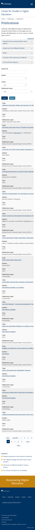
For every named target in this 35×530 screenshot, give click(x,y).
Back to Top (30, 527)
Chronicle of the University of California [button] (15, 57)
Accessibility (5, 517)
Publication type (6, 88)
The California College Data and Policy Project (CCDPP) (17, 461)
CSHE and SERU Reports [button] (10, 62)
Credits (23, 497)
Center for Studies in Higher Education (15, 12)
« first (8, 438)
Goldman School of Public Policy (11, 502)
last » (19, 445)
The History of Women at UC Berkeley (15, 470)
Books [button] (5, 53)
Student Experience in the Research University (17, 456)
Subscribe (10, 497)
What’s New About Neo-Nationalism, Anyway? (16, 370)
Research (4, 453)
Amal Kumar (17, 133)
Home (3, 19)
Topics (3, 82)
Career (29, 497)
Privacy (3, 522)
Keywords (4, 69)
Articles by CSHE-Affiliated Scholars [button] (14, 48)
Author (3, 75)
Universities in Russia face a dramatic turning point (17, 282)
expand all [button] (30, 38)
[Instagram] (13, 494)
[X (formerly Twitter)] (3, 494)
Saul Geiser (5, 354)
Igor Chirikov (20, 287)
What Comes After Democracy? (12, 260)
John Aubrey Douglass (9, 287)
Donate (17, 497)
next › (28, 442)
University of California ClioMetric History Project (15, 466)
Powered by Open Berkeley (8, 515)
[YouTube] (10, 494)
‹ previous (15, 438)
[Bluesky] (17, 494)
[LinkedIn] (6, 494)
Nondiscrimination (6, 520)
